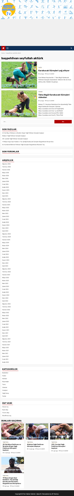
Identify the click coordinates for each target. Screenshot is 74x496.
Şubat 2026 (5, 181)
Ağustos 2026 (6, 164)
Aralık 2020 (5, 362)
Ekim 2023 (5, 263)
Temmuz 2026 (6, 167)
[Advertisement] (37, 32)
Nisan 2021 (5, 350)
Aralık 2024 (5, 222)
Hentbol (4, 378)
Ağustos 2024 (6, 234)
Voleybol (4, 390)
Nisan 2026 (5, 175)
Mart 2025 (5, 213)
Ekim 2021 (5, 333)
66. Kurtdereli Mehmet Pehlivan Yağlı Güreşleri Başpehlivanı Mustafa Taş (23, 144)
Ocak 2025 (5, 219)
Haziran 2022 (6, 310)
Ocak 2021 (5, 359)
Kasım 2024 (5, 225)
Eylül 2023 (5, 266)
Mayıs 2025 (5, 207)
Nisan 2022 (5, 315)
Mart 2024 (5, 248)
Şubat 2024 (5, 251)
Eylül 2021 (5, 336)
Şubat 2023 (5, 286)
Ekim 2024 (5, 228)
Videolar (40, 91)
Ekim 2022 (5, 298)
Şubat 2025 (5, 216)
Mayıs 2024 (5, 242)
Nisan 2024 (5, 245)
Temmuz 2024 (6, 237)
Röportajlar (5, 381)
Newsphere (46, 494)
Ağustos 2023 (6, 269)
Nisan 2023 (5, 280)
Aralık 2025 (5, 187)
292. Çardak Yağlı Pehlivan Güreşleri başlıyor (15, 139)
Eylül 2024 (5, 231)
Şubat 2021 (5, 356)
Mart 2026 (5, 178)
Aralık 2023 (5, 257)
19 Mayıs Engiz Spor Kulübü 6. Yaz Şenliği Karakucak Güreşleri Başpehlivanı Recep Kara (27, 141)
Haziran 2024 (6, 240)
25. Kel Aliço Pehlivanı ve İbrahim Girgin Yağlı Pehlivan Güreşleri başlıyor (23, 133)
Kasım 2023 (5, 260)
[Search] (71, 48)
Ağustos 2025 (6, 199)
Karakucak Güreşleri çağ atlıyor (53, 70)
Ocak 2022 (5, 324)
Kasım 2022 (5, 295)
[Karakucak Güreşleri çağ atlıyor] (19, 75)
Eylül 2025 (5, 196)
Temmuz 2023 (6, 272)
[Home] (3, 48)
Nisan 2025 (5, 210)
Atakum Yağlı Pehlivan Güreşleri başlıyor (14, 136)
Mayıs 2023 (5, 277)
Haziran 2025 (6, 205)
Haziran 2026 (6, 170)
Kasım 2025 (5, 190)
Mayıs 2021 (5, 347)
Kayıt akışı (5, 410)
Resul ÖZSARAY (50, 74)
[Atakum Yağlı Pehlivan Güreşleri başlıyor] (37, 431)
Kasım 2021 (5, 330)
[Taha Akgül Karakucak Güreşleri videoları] (19, 103)
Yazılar (40, 67)
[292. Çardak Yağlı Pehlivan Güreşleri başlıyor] (61, 431)
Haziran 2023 (6, 275)
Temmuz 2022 (6, 307)
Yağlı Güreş (5, 393)
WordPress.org (6, 415)
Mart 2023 (5, 283)
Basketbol (5, 373)
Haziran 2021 (6, 345)
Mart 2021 (5, 353)
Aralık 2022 (5, 292)
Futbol (4, 376)
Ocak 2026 (5, 184)
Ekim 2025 (5, 193)
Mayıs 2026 (5, 172)
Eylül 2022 (5, 301)
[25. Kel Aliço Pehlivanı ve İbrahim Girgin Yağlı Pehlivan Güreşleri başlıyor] (12, 431)
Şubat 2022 (5, 321)
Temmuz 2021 (6, 342)
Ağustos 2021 (6, 339)
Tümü (4, 384)
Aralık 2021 (5, 327)
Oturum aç (5, 407)
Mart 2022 (5, 318)
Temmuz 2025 (6, 202)
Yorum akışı (5, 412)
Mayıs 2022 (5, 312)
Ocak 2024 (5, 254)
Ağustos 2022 (6, 304)
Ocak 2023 (5, 289)
